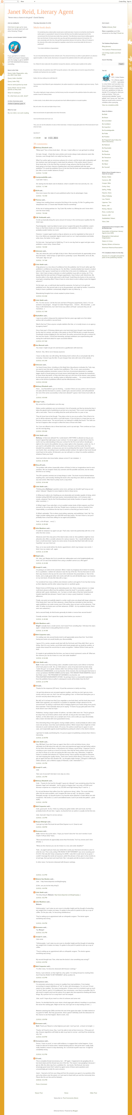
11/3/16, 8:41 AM (41, 360)
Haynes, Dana (106, 193)
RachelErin (39, 315)
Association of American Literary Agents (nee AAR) (112, 232)
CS (37, 686)
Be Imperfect (106, 127)
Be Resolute (106, 154)
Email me (120, 33)
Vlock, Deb (105, 221)
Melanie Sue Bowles (43, 879)
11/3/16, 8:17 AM (41, 311)
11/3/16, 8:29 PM (41, 1037)
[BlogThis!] (51, 138)
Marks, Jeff (105, 205)
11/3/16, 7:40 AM (41, 247)
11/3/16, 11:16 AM (42, 563)
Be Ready (105, 151)
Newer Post (39, 1093)
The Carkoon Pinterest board (111, 49)
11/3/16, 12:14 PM (42, 682)
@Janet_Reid (111, 27)
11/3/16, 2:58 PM (41, 827)
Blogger (75, 1111)
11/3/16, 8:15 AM (41, 296)
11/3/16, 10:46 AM (42, 461)
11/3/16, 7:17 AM (41, 186)
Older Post (93, 1093)
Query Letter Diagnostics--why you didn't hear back (18, 74)
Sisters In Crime (107, 241)
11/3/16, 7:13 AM (41, 173)
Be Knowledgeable (108, 130)
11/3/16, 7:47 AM (41, 260)
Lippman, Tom (106, 202)
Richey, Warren (107, 209)
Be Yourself (106, 167)
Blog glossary (106, 46)
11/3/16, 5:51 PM (41, 932)
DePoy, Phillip (106, 189)
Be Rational (106, 145)
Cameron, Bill (106, 180)
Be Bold (104, 114)
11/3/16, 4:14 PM (41, 875)
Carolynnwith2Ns (42, 177)
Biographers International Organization (110, 237)
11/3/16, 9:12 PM (41, 1054)
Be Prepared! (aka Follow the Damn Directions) (111, 140)
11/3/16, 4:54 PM (41, 923)
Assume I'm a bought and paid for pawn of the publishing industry (113, 256)
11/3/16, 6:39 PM (41, 1019)
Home (66, 1093)
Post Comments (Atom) (70, 1098)
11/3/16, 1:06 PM (41, 802)
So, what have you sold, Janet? (18, 96)
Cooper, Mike (106, 183)
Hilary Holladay (107, 196)
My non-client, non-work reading (18, 113)
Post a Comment (41, 1084)
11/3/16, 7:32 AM (41, 196)
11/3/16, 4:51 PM (41, 897)
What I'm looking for (14, 93)
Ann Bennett (40, 345)
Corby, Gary (106, 186)
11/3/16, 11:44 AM (42, 630)
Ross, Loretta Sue (108, 212)
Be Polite (105, 133)
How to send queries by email (17, 84)
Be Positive (105, 137)
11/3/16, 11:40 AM (42, 619)
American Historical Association (112, 247)
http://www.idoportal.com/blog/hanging (66, 895)
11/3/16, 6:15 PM (41, 977)
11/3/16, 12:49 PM (42, 738)
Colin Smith (40, 264)
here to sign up (16, 27)
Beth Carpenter (41, 634)
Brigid (38, 556)
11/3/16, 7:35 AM (41, 213)
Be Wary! (105, 164)
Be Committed (106, 121)
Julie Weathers (41, 528)
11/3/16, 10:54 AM (42, 482)
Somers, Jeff (106, 215)
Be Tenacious (106, 157)
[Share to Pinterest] (57, 138)
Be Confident (106, 124)
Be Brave (105, 117)
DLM (37, 190)
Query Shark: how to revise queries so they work (16, 88)
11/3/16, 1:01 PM (41, 763)
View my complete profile (110, 105)
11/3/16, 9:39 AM (41, 397)
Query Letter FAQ (13, 81)
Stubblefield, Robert (108, 218)
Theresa (38, 200)
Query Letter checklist (15, 78)
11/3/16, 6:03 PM (41, 962)
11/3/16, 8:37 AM (41, 341)
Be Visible (105, 161)
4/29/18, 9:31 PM (41, 1080)
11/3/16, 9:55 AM (41, 431)
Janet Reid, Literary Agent (40, 11)
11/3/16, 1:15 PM (41, 818)
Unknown (39, 251)
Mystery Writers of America (111, 244)
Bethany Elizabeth (42, 147)
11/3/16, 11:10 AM (42, 552)
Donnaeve (39, 831)
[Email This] (49, 138)
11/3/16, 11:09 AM (42, 524)
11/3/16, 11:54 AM (42, 658)
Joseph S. (39, 567)
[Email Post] (45, 138)
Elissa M (38, 465)
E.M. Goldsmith (41, 217)
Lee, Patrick (106, 199)
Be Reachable (106, 148)
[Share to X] (53, 138)
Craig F (38, 402)
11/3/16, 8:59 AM (41, 382)
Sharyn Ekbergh (41, 822)
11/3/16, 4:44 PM (41, 888)
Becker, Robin (106, 177)
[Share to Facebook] (55, 138)
